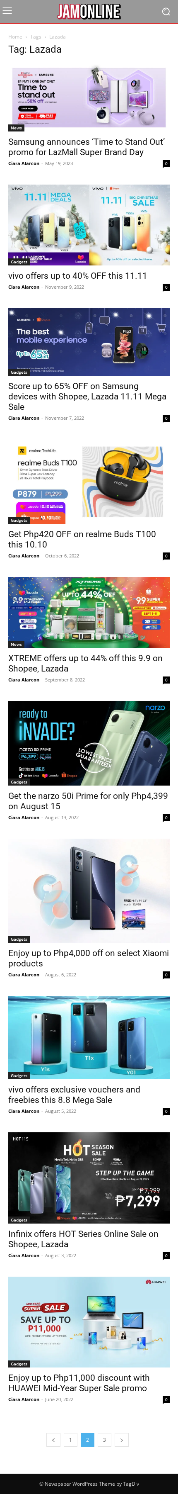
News (16, 128)
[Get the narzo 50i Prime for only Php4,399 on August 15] (89, 743)
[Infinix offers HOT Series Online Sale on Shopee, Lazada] (89, 1177)
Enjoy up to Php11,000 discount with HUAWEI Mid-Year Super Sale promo (79, 1383)
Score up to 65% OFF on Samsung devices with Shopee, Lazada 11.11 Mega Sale (87, 396)
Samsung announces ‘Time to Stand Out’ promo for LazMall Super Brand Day (86, 147)
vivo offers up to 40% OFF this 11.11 (77, 276)
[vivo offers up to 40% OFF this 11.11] (89, 225)
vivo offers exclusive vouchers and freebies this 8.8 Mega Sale (74, 1095)
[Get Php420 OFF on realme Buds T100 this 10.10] (89, 481)
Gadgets (19, 262)
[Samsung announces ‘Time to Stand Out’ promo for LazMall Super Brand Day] (89, 97)
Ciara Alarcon (23, 163)
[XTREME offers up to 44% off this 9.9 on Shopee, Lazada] (89, 612)
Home (15, 36)
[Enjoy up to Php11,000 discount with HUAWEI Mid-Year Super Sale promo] (89, 1322)
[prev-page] (53, 1440)
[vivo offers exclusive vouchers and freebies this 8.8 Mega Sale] (89, 1037)
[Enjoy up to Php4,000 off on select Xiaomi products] (89, 891)
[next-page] (122, 1440)
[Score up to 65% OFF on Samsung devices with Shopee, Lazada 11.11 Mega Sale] (89, 342)
